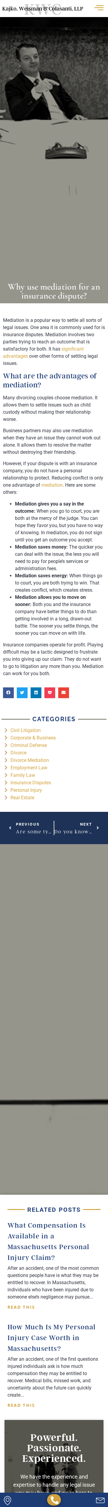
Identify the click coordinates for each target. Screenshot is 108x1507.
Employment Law (28, 768)
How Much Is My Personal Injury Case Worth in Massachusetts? (52, 1338)
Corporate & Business (33, 738)
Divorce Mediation (29, 760)
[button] (8, 692)
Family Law (22, 775)
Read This (21, 1307)
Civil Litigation (25, 730)
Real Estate (22, 797)
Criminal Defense (28, 745)
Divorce (18, 753)
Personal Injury (26, 790)
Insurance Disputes (30, 783)
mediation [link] (52, 485)
